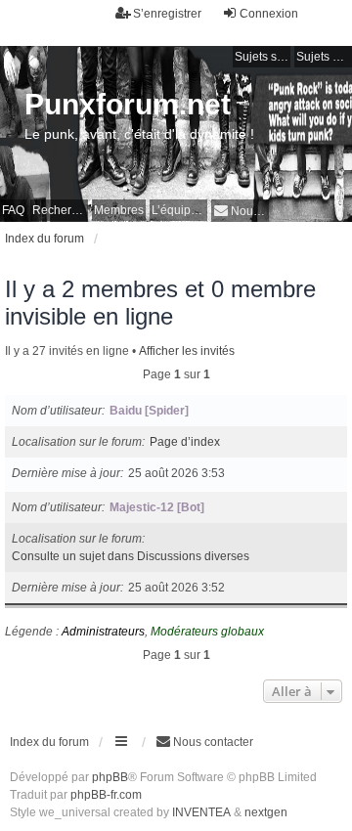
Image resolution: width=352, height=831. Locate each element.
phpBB (110, 777)
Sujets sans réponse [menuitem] (262, 57)
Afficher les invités (187, 351)
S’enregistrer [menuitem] (167, 14)
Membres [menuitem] (119, 210)
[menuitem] (240, 210)
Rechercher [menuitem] (60, 210)
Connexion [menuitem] (269, 14)
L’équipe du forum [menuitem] (179, 210)
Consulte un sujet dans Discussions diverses (130, 556)
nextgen (265, 812)
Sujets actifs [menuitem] (324, 57)
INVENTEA (201, 812)
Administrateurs (103, 631)
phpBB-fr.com (106, 795)
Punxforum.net (127, 104)
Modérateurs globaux (207, 631)
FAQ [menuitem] (13, 210)
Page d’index (185, 442)
